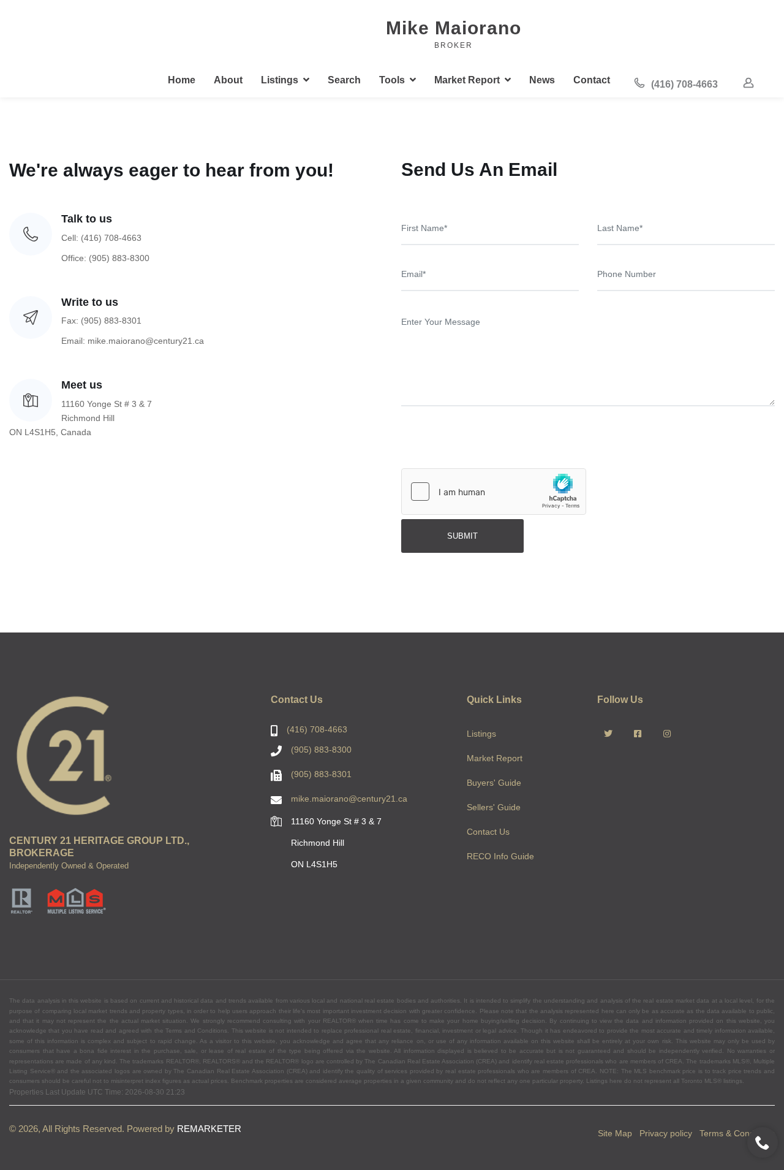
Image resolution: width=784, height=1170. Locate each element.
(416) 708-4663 (683, 84)
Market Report (494, 758)
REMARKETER (209, 1128)
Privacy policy (665, 1133)
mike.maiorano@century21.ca (349, 798)
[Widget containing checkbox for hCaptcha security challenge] (493, 491)
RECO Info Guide (500, 856)
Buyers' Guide (494, 783)
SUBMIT (462, 536)
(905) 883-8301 (321, 774)
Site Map (615, 1133)
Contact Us (488, 832)
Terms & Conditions (737, 1133)
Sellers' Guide (494, 807)
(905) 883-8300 (321, 749)
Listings (481, 734)
